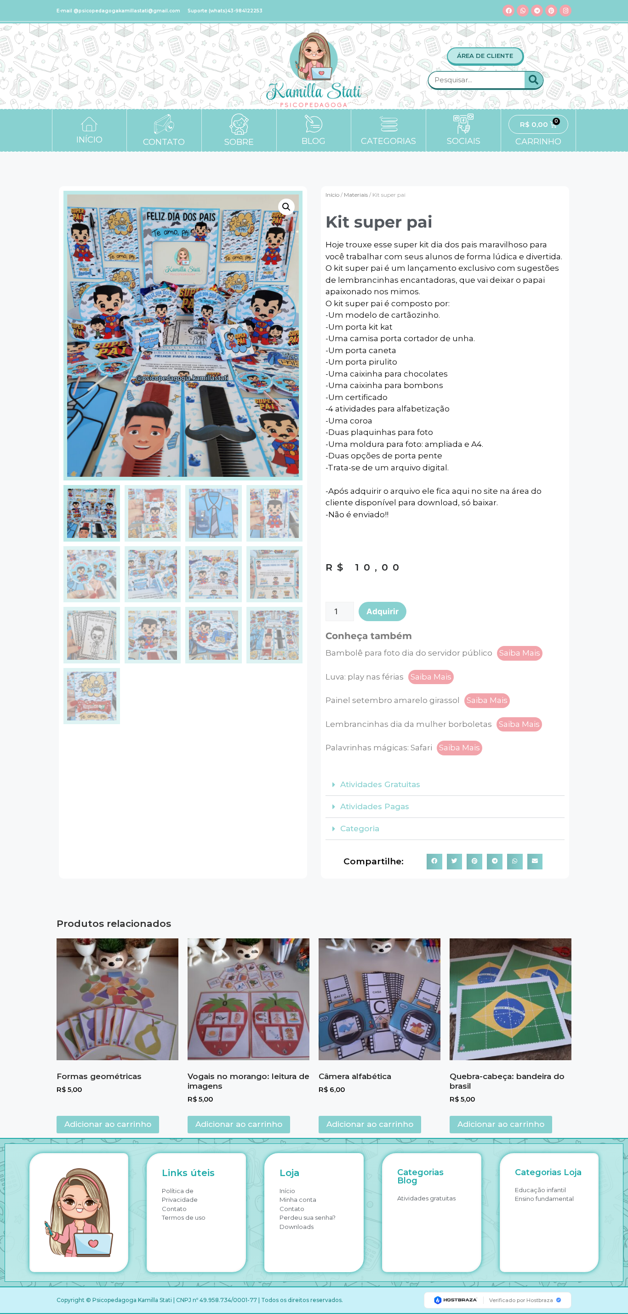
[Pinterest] (551, 11)
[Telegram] (537, 11)
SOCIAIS (463, 141)
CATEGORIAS (388, 141)
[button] (286, 207)
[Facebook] (508, 11)
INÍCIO (89, 140)
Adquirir (382, 611)
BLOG (313, 141)
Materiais (356, 194)
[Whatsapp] (523, 11)
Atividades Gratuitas (380, 784)
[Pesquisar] (534, 80)
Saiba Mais (519, 652)
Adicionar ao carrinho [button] (107, 1124)
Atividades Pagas (374, 806)
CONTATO (164, 142)
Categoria (359, 828)
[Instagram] (565, 11)
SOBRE (239, 142)
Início (332, 194)
